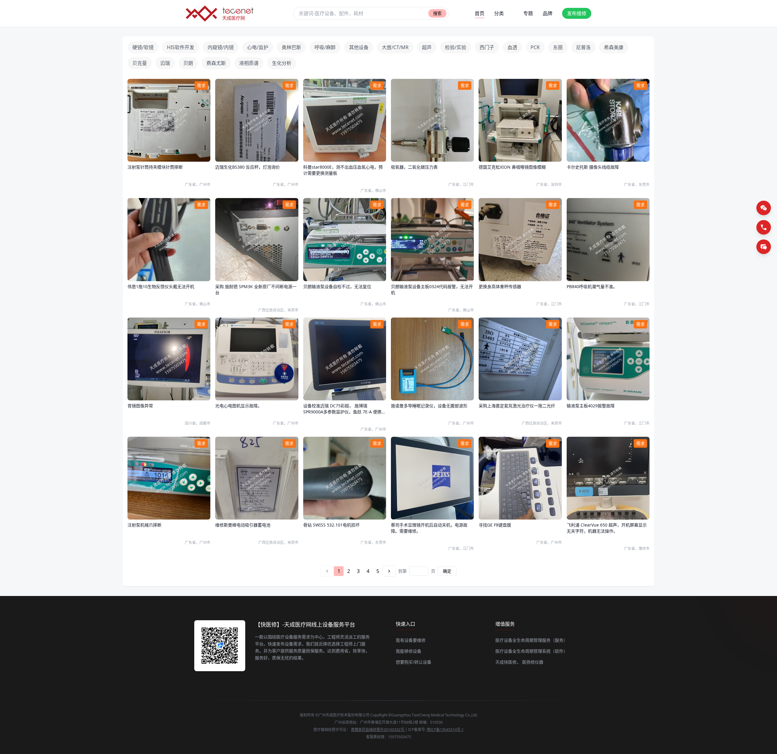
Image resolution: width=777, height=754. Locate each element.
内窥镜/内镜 (221, 47)
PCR (535, 47)
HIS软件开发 (180, 47)
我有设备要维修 (411, 640)
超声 (427, 47)
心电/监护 (257, 47)
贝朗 (188, 63)
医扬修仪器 (532, 662)
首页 (479, 13)
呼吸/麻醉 (325, 47)
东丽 (558, 47)
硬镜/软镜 (143, 47)
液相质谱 (249, 63)
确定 (447, 571)
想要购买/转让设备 (413, 662)
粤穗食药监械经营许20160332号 (378, 729)
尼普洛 (583, 47)
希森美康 (613, 47)
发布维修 (576, 13)
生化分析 (281, 63)
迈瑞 (165, 63)
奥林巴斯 (291, 47)
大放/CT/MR (395, 47)
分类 (499, 13)
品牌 (547, 13)
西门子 (487, 47)
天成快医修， (508, 662)
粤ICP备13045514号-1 (445, 729)
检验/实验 (455, 47)
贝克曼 (139, 63)
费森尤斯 (216, 63)
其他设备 (358, 47)
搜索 (437, 13)
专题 (528, 13)
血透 (512, 47)
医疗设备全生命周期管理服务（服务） (531, 640)
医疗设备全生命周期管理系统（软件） (531, 651)
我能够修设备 (408, 651)
